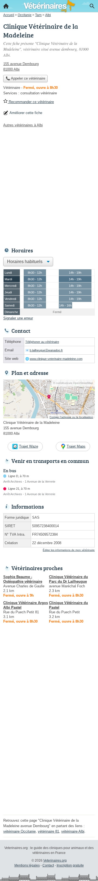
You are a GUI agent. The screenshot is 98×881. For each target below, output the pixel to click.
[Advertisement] (49, 186)
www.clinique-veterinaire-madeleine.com (56, 358)
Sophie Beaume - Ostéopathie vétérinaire (22, 579)
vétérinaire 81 (48, 831)
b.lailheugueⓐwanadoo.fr (46, 350)
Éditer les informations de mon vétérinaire (69, 550)
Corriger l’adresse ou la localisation (71, 417)
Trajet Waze (28, 446)
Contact (48, 865)
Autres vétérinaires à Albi (23, 125)
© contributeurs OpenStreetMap (73, 382)
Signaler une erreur (18, 318)
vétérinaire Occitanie (19, 831)
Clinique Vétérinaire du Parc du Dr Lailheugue (68, 579)
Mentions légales (27, 865)
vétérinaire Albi (72, 831)
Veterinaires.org (55, 860)
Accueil (6, 6)
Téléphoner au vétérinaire (42, 341)
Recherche (92, 6)
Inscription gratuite (70, 865)
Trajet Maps (76, 446)
